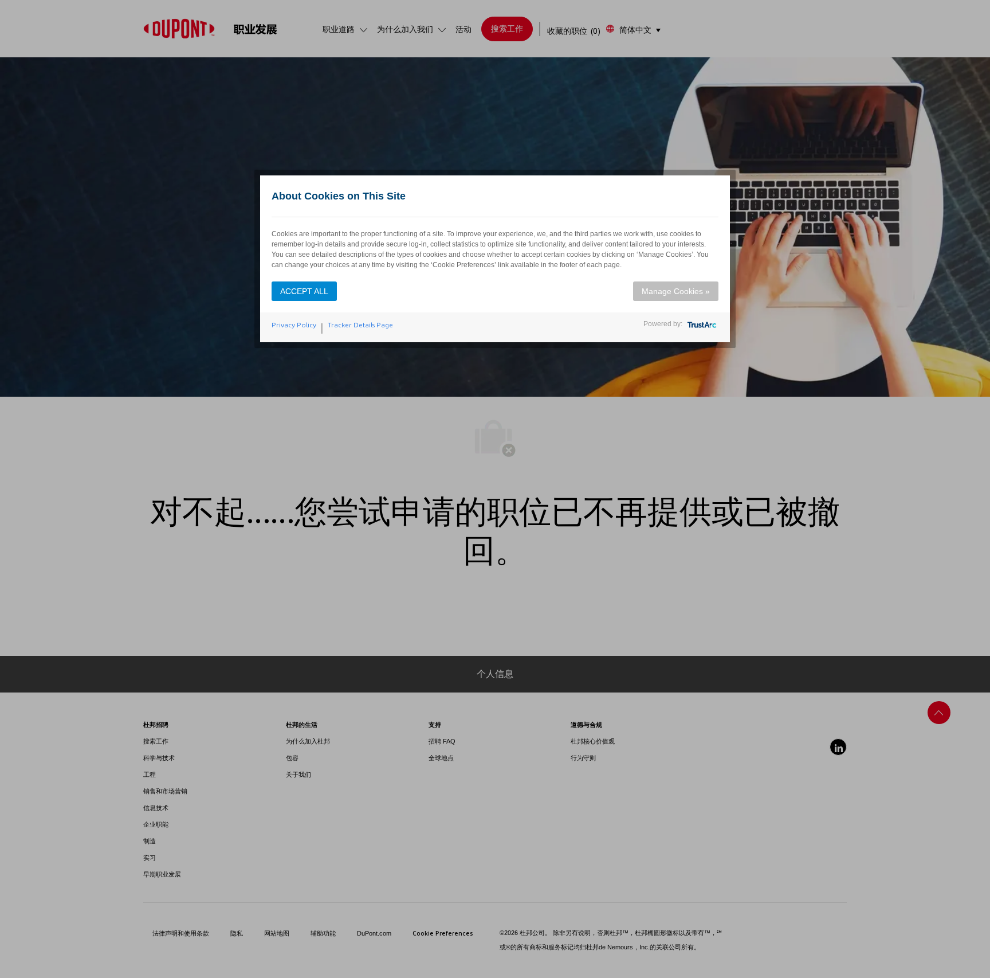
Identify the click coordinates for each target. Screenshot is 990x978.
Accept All (304, 291)
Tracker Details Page (360, 325)
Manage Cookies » (676, 291)
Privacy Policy (294, 325)
